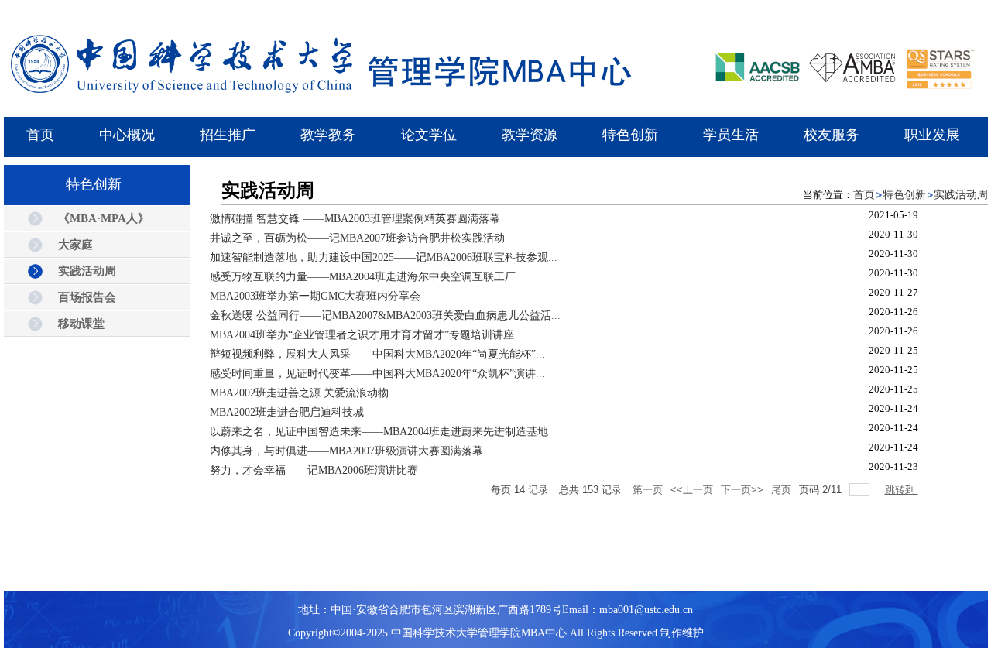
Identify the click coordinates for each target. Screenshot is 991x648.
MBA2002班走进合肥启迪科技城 (287, 412)
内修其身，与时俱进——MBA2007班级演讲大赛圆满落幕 (346, 451)
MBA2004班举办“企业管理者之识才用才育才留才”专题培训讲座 (362, 335)
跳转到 (901, 489)
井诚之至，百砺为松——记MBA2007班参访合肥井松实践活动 (357, 238)
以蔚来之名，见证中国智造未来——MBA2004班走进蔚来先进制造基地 (379, 431)
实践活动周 (961, 195)
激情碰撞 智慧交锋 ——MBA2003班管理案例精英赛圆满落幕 (355, 219)
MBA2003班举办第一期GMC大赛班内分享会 (315, 296)
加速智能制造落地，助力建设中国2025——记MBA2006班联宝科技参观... (383, 257)
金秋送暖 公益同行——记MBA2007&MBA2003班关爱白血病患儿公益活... (385, 315)
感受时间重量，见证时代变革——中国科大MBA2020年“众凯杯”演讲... (377, 373)
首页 (864, 195)
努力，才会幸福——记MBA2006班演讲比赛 (314, 470)
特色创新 (904, 195)
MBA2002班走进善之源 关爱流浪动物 (299, 393)
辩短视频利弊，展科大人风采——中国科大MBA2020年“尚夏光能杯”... (377, 354)
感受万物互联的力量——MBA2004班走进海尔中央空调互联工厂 (363, 277)
